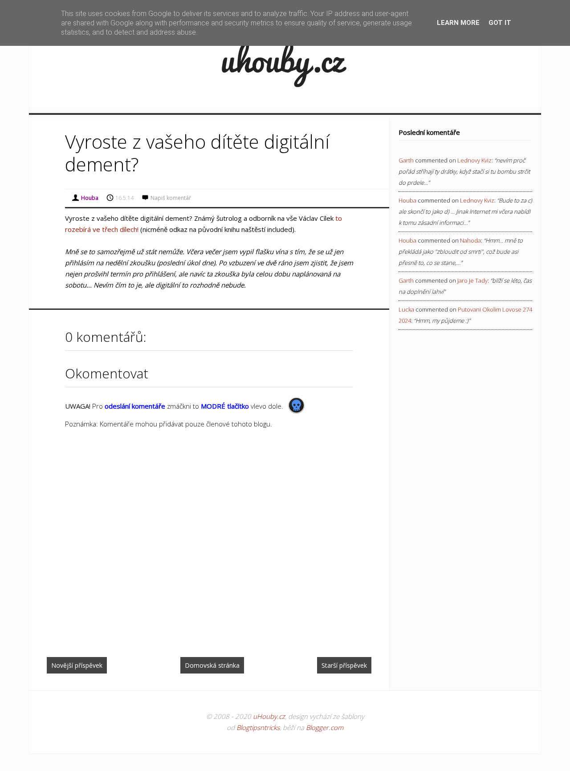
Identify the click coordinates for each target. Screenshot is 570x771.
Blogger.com (324, 727)
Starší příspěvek (344, 665)
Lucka (406, 309)
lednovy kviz (474, 160)
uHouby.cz (269, 716)
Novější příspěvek (76, 665)
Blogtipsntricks (258, 727)
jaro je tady (472, 280)
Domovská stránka (212, 665)
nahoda (470, 240)
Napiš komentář (171, 198)
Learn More (458, 23)
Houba (407, 200)
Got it (500, 23)
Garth (406, 160)
